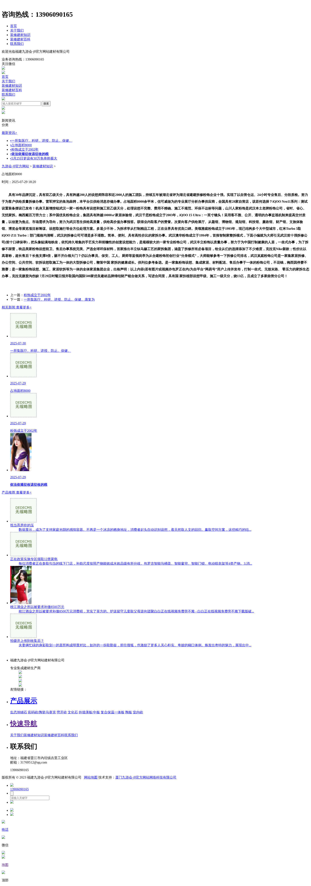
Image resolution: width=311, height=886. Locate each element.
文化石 (73, 712)
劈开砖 (62, 712)
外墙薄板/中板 (89, 712)
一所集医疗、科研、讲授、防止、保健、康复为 (59, 299)
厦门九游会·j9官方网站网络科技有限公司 (145, 777)
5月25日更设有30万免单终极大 (33, 158)
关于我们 (17, 30)
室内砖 (138, 712)
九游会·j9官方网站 (15, 166)
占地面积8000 (21, 145)
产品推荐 (17, 492)
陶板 (128, 712)
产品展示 (23, 700)
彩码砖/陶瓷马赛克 (42, 712)
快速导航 (23, 723)
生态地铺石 (18, 712)
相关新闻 (17, 307)
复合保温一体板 (112, 712)
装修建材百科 (20, 39)
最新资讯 (9, 133)
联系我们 (17, 43)
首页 (13, 26)
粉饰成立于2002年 (24, 149)
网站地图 (91, 777)
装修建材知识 (20, 35)
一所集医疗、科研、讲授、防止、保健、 (41, 140)
